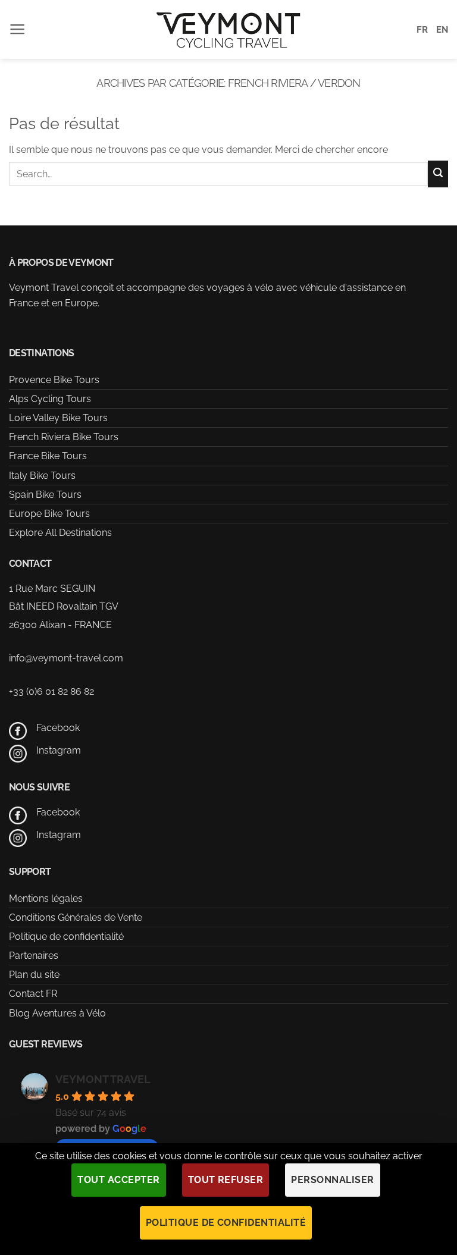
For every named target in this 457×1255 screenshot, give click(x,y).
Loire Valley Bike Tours (58, 417)
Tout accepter (118, 1179)
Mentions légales (46, 898)
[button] (17, 29)
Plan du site (34, 974)
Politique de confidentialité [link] (226, 1222)
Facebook (58, 727)
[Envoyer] (438, 174)
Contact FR (33, 993)
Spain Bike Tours (45, 494)
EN (442, 29)
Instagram (58, 750)
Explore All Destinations (60, 532)
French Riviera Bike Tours (63, 437)
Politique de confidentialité (66, 936)
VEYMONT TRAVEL (103, 1079)
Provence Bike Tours (54, 379)
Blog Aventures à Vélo (57, 1013)
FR (422, 29)
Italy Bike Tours (42, 475)
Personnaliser (332, 1179)
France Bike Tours (48, 456)
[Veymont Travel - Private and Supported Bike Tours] (228, 29)
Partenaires (33, 955)
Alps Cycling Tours (50, 398)
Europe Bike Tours (49, 513)
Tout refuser (226, 1179)
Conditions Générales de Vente (75, 917)
